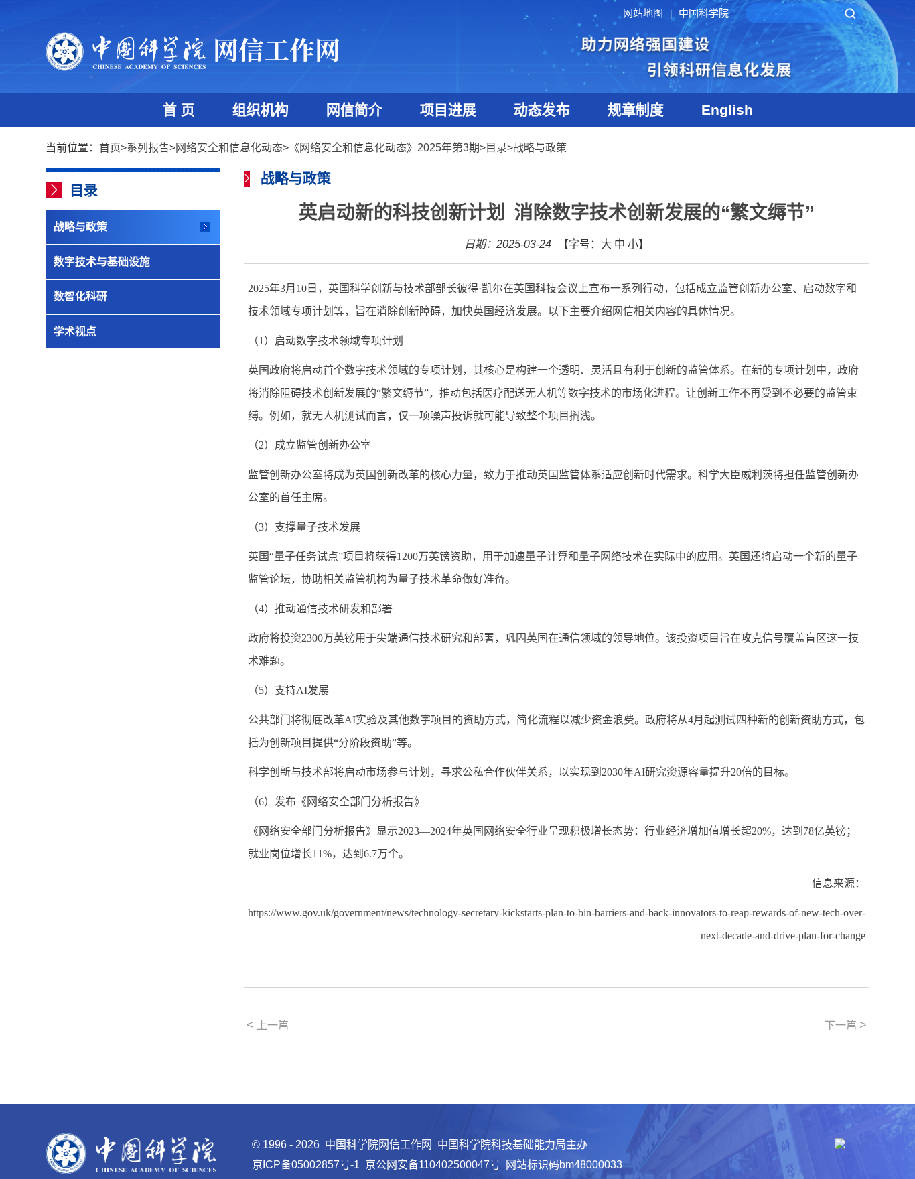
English (727, 109)
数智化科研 (80, 296)
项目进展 (448, 109)
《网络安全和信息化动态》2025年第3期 (384, 147)
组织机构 (260, 109)
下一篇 (846, 1025)
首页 (110, 147)
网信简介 (354, 109)
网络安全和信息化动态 (229, 147)
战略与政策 (540, 147)
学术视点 (75, 331)
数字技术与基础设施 (102, 261)
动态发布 (542, 109)
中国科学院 (704, 13)
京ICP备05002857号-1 (306, 1164)
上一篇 (268, 1025)
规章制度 (636, 109)
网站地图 (647, 13)
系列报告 (148, 147)
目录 (496, 147)
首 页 (179, 109)
